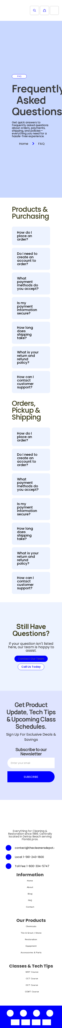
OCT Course (32, 985)
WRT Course (31, 972)
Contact (30, 907)
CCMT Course (32, 991)
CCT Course (32, 978)
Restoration (31, 939)
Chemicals (31, 926)
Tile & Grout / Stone (31, 933)
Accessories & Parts (31, 952)
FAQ (41, 143)
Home (23, 143)
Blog (30, 894)
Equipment (31, 946)
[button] (31, 236)
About (30, 887)
